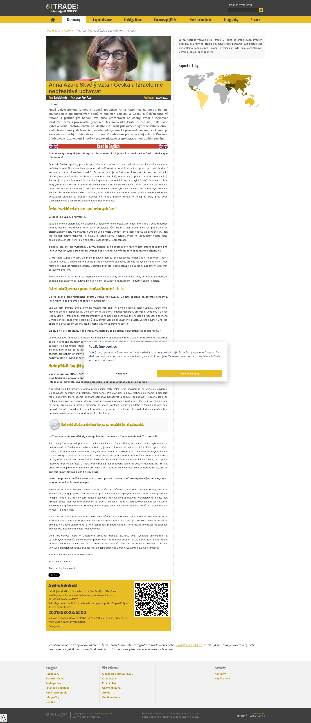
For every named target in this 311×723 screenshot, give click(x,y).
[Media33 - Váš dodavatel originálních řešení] (257, 716)
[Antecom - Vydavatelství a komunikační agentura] (56, 715)
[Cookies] (3, 718)
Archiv (106, 692)
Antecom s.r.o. (106, 713)
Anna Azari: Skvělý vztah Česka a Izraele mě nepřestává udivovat (106, 30)
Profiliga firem (133, 19)
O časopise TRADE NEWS (117, 673)
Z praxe (255, 19)
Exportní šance (102, 19)
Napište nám (222, 678)
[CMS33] (241, 715)
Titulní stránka (53, 19)
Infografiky (231, 19)
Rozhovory (73, 19)
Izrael (56, 104)
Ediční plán (109, 683)
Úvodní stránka (53, 30)
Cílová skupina (111, 687)
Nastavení (121, 373)
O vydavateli (109, 678)
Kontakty (220, 673)
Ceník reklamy (111, 697)
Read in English (108, 146)
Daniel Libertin (60, 98)
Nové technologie (200, 19)
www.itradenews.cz (188, 645)
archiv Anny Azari (83, 98)
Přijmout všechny (189, 373)
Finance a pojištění (165, 19)
